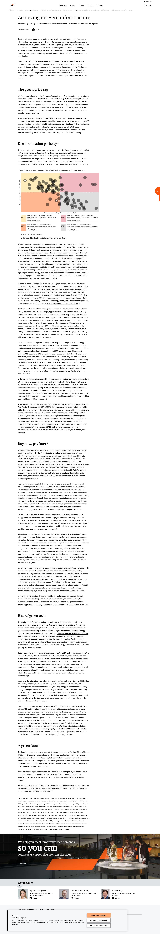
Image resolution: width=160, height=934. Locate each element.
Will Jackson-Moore (79, 890)
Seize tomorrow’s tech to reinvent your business (24, 10)
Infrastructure (67, 10)
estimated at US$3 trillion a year (31, 121)
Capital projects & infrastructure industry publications (92, 10)
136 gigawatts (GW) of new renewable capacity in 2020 (47, 354)
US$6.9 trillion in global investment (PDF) (65, 99)
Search (148, 5)
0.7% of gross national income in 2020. (62, 303)
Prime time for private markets (53, 453)
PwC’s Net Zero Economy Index (64, 758)
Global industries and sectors (51, 10)
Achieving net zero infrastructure (122, 10)
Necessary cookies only (99, 920)
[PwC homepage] (12, 4)
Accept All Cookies (98, 915)
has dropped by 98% (33, 639)
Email (35, 898)
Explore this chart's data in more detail (39, 238)
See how (23, 863)
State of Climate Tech (70, 729)
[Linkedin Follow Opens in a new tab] (31, 898)
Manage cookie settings (99, 925)
